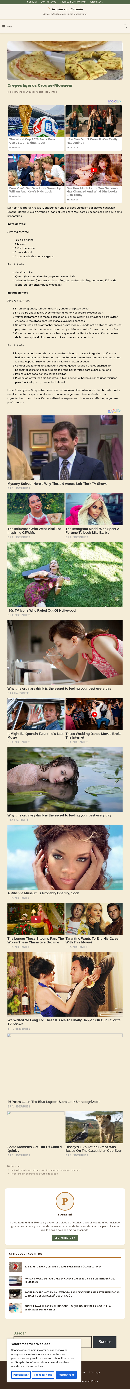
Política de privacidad (73, 2)
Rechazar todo (43, 1375)
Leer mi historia (65, 1238)
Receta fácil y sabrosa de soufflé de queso (34, 1174)
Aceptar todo (66, 1375)
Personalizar (21, 1375)
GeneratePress (89, 1381)
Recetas (15, 1166)
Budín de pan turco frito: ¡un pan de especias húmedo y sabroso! (46, 1170)
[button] (125, 27)
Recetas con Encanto (67, 9)
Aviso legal (96, 2)
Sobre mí (32, 2)
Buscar (20, 1333)
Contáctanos (48, 2)
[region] (44, 1360)
